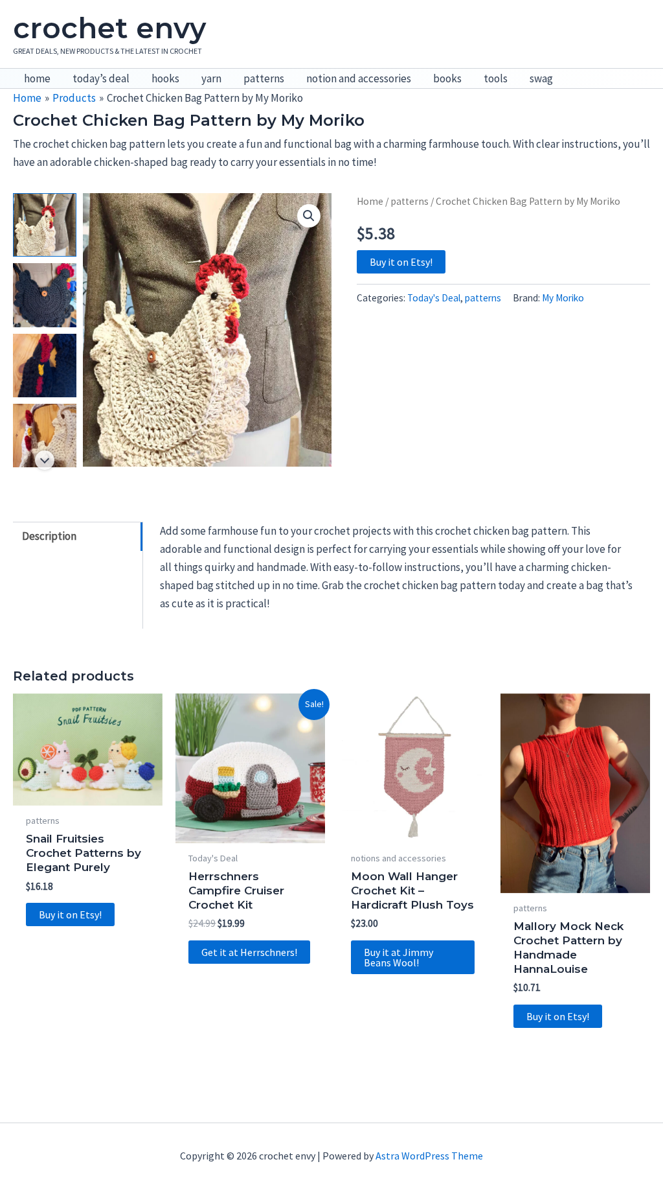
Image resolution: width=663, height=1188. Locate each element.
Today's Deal (433, 298)
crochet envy (109, 27)
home (37, 78)
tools (496, 78)
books (447, 78)
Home (370, 201)
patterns (263, 78)
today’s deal (101, 78)
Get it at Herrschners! (249, 952)
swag (541, 78)
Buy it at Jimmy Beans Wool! (398, 957)
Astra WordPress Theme (429, 1155)
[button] (308, 215)
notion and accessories (358, 78)
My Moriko (563, 298)
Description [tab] (49, 536)
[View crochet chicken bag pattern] (44, 225)
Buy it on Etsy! (401, 261)
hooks (165, 78)
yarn (211, 78)
